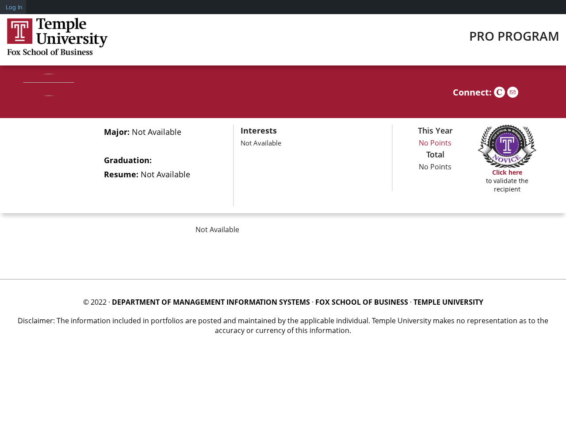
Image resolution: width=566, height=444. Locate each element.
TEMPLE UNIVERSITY (448, 302)
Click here (507, 172)
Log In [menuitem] (14, 7)
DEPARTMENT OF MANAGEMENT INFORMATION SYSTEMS (211, 302)
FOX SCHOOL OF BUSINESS (361, 302)
